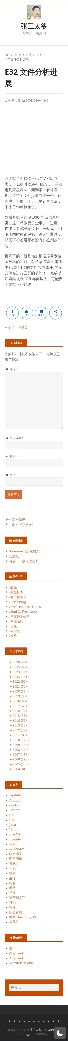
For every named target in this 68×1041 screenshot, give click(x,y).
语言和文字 (17, 898)
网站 (12, 475)
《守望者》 (26, 525)
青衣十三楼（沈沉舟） (25, 561)
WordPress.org (21, 963)
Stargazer (28, 1034)
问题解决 (15, 912)
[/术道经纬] (44, 1021)
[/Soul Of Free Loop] (34, 1021)
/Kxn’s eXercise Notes (25, 606)
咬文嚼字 (15, 854)
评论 (14, 369)
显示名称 (16, 438)
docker (14, 805)
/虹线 (13, 636)
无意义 (14, 556)
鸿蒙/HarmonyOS (22, 917)
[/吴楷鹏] (54, 1021)
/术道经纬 (16, 621)
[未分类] (23, 327)
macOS (14, 834)
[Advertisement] (34, 141)
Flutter (14, 810)
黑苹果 (14, 922)
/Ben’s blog (17, 602)
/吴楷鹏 (14, 631)
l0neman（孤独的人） (25, 551)
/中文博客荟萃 (19, 616)
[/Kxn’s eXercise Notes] (29, 1021)
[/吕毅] (49, 1021)
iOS (12, 820)
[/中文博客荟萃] (39, 1021)
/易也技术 (16, 592)
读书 (12, 902)
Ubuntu (15, 839)
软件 (12, 907)
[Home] (7, 54)
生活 (12, 878)
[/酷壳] (9, 1021)
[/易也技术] (14, 1021)
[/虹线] (58, 1021)
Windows (16, 849)
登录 (12, 948)
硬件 (12, 893)
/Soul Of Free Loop (23, 611)
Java (12, 825)
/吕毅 (13, 626)
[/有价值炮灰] (19, 1021)
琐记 (21, 520)
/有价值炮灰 (17, 597)
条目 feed (16, 953)
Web (12, 844)
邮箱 (14, 456)
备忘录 (14, 864)
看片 (12, 888)
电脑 (12, 883)
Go (11, 815)
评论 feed (16, 958)
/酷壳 (13, 587)
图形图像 (15, 859)
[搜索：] (34, 987)
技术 (12, 873)
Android (15, 800)
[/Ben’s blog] (24, 1021)
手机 (12, 868)
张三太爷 (34, 25)
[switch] (60, 1033)
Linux (13, 830)
